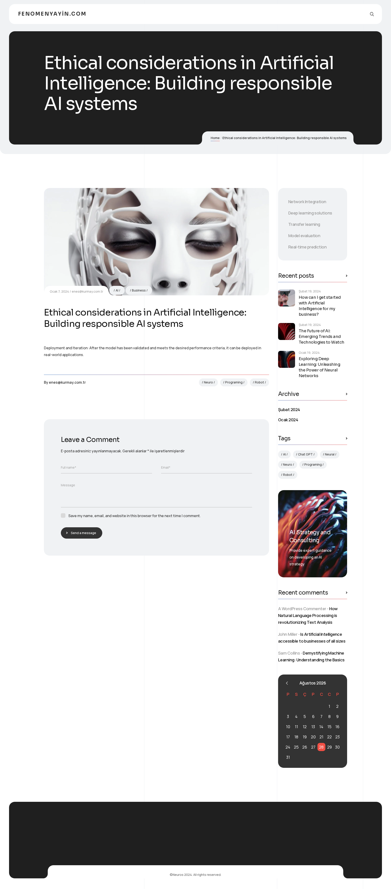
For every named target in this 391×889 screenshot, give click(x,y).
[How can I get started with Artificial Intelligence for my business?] (286, 297)
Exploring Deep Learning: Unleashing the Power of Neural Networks (319, 367)
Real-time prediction (307, 247)
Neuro (208, 382)
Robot (259, 382)
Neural (329, 454)
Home (215, 138)
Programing (234, 382)
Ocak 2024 (288, 419)
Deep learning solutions (310, 213)
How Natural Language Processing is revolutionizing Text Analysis (307, 615)
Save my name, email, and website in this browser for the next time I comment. (134, 515)
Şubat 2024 (289, 409)
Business (139, 290)
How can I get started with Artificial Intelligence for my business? (320, 306)
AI (117, 290)
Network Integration (307, 201)
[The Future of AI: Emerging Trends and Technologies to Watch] (286, 331)
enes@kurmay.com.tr (87, 291)
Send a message (83, 533)
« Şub (287, 683)
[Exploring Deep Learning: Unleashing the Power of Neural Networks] (286, 359)
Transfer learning (304, 224)
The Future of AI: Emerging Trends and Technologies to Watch (321, 336)
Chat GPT (305, 454)
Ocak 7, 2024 (59, 291)
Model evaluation (304, 235)
